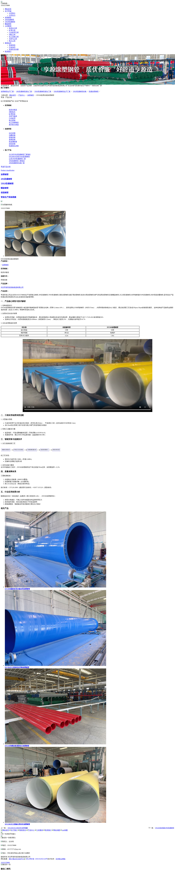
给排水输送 (13, 110)
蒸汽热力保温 (14, 124)
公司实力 (12, 15)
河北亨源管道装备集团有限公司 (12, 287)
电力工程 (12, 41)
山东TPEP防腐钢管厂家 (17, 159)
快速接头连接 (14, 146)
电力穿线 (12, 120)
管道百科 (12, 45)
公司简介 (12, 13)
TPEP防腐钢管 (10, 22)
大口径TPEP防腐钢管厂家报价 (20, 154)
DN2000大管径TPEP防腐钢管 (19, 156)
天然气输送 (13, 116)
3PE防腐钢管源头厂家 (24, 91)
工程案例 (8, 26)
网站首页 (8, 9)
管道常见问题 (14, 49)
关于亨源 (8, 11)
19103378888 (5, 862)
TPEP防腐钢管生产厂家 (62, 91)
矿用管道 (12, 114)
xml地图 (65, 830)
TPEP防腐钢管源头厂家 (42, 91)
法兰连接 (12, 133)
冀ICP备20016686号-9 (16, 859)
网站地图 (56, 830)
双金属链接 (13, 141)
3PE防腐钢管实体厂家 (17, 163)
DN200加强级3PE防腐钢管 (164, 828)
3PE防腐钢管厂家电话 (17, 161)
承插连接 (12, 139)
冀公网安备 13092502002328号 (37, 859)
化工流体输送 (14, 122)
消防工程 (12, 34)
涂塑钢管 (8, 17)
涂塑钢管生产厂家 (7, 91)
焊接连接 (12, 137)
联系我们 (8, 51)
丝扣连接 (12, 144)
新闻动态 (8, 43)
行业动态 (12, 47)
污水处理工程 (14, 32)
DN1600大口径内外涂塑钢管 (18, 828)
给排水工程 (13, 28)
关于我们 (14, 830)
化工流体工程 (14, 36)
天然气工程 (13, 39)
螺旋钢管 (8, 24)
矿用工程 (12, 30)
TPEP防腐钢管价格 (79, 91)
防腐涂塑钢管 (94, 91)
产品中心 (21, 95)
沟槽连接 (12, 135)
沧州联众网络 (60, 859)
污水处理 (12, 118)
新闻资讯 (22, 830)
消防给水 (12, 112)
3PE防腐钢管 (9, 19)
